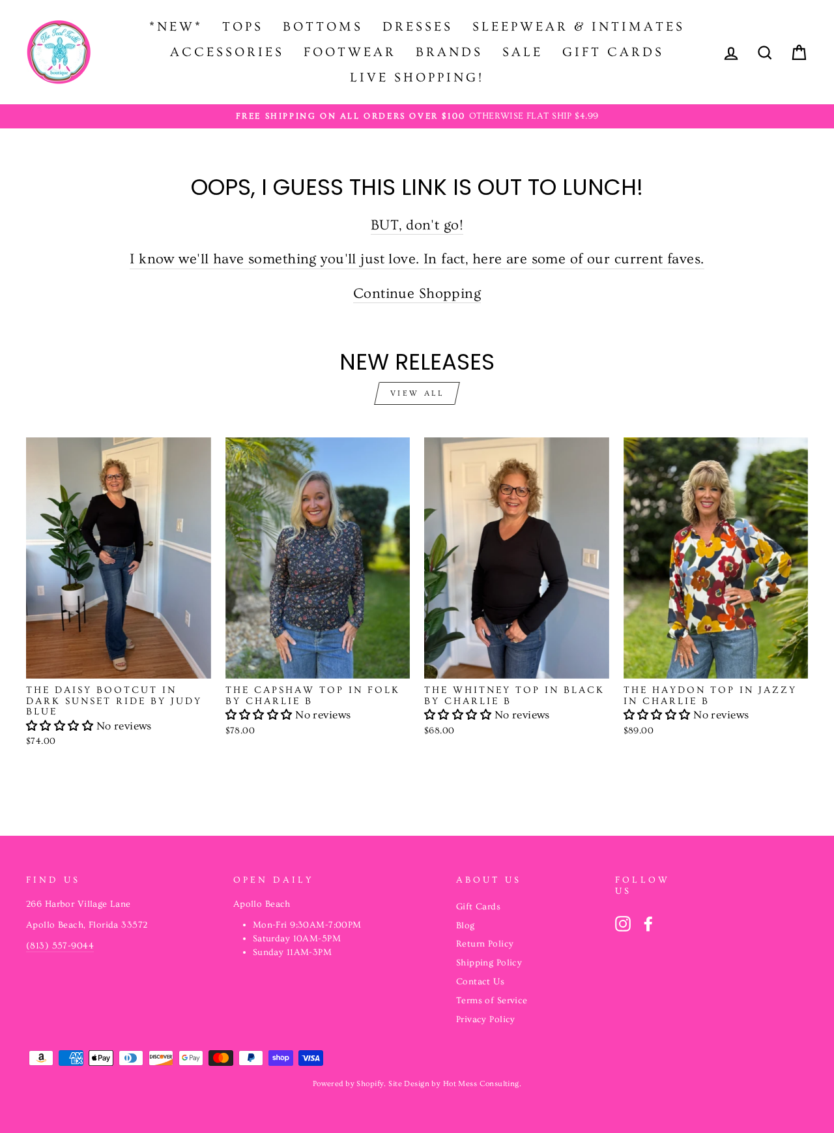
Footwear (350, 52)
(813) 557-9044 (60, 946)
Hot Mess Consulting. (482, 1084)
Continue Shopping (417, 294)
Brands (449, 52)
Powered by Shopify (348, 1084)
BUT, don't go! (417, 225)
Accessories (227, 52)
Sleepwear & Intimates (578, 27)
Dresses (417, 27)
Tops (242, 27)
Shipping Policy (489, 963)
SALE (522, 52)
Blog (465, 925)
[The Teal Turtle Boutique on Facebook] (648, 924)
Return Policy (485, 944)
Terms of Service (492, 1000)
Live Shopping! (417, 77)
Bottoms (323, 27)
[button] (61, 726)
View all (417, 393)
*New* (176, 27)
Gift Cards (613, 52)
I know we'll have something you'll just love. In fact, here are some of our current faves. (417, 259)
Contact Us (480, 982)
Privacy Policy (485, 1019)
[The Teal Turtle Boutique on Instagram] (623, 924)
